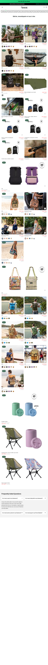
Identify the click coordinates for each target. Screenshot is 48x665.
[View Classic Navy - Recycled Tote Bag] (11, 214)
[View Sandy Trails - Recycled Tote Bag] (7, 214)
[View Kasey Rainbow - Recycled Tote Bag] (9, 214)
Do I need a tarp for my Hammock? (10, 498)
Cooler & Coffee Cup (21, 11)
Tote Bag (15, 11)
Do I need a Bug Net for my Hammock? (34, 498)
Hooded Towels (42, 11)
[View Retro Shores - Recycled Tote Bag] (5, 214)
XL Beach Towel (36, 11)
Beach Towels (29, 11)
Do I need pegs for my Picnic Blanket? (33, 512)
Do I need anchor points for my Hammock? (11, 512)
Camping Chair (4, 11)
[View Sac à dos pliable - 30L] (2, 46)
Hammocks (10, 11)
